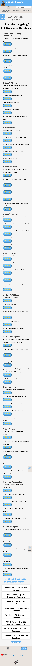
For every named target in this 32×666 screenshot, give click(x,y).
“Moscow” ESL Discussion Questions (16, 588)
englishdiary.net (15, 2)
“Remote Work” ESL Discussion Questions (16, 609)
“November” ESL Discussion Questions (16, 629)
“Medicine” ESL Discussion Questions (16, 616)
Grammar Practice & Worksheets (5, 11)
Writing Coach (16, 10)
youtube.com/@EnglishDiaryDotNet (22, 655)
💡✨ (6, 44)
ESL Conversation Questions (15, 18)
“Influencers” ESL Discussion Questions (16, 602)
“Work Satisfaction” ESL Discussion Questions (16, 623)
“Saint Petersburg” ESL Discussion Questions (16, 595)
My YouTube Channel (26, 10)
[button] (8, 7)
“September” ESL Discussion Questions (16, 636)
